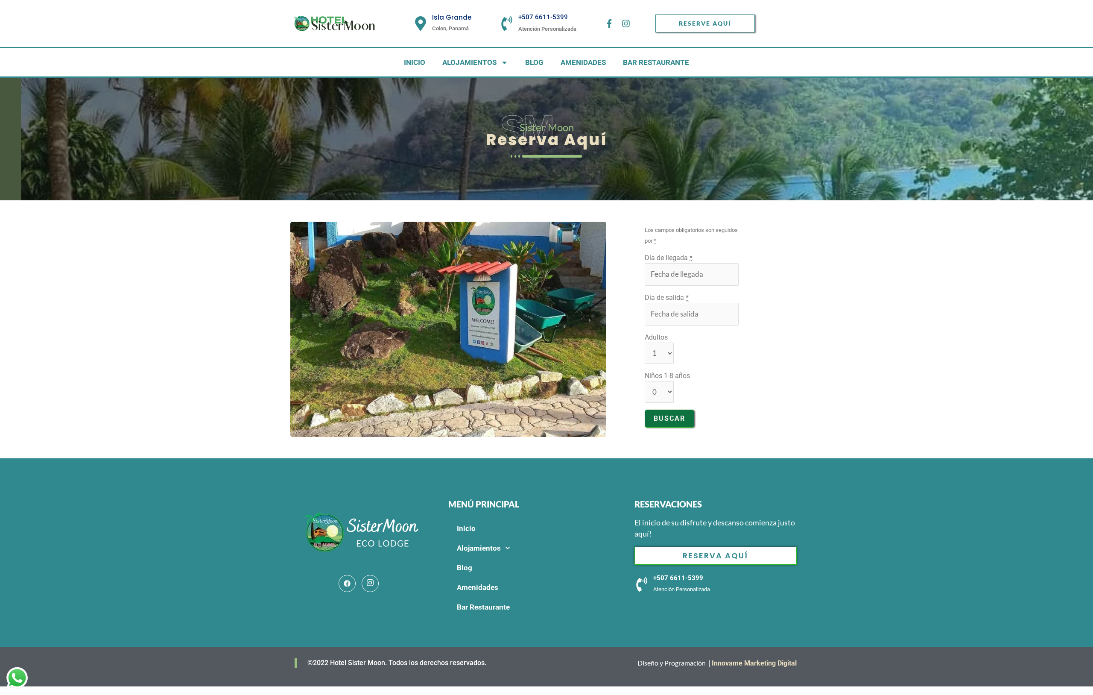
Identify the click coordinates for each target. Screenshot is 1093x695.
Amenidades (583, 62)
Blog (534, 62)
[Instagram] (370, 583)
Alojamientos (469, 62)
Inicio (414, 62)
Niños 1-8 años (667, 376)
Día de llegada (669, 258)
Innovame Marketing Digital (755, 663)
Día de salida (667, 297)
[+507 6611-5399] (507, 23)
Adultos (656, 337)
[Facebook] (347, 583)
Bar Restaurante (656, 62)
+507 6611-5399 (543, 17)
